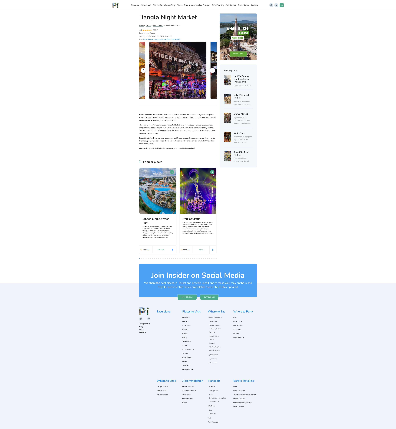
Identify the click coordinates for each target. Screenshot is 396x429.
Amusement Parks (188, 349)
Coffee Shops (212, 363)
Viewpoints (186, 365)
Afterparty (237, 329)
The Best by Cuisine (215, 329)
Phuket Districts (188, 387)
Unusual (211, 340)
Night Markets (158, 25)
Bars (235, 317)
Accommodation (195, 5)
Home (141, 25)
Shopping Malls (162, 387)
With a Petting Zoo (214, 351)
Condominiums (187, 398)
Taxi (209, 418)
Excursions (135, 5)
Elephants (185, 329)
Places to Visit (146, 5)
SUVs (210, 394)
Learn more (238, 54)
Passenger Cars (213, 391)
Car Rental (211, 387)
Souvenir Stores (162, 394)
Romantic (211, 343)
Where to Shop (182, 5)
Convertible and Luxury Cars (217, 398)
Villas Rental (186, 394)
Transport (206, 5)
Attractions (186, 325)
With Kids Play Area (215, 347)
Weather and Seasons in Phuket (244, 394)
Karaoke (236, 333)
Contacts (142, 332)
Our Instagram (187, 297)
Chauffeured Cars (214, 402)
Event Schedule (243, 5)
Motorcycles (212, 414)
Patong (148, 25)
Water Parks (186, 341)
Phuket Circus (191, 219)
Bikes (210, 410)
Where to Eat (157, 5)
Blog (141, 326)
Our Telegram (209, 297)
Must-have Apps (239, 390)
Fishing (184, 333)
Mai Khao (161, 250)
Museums (185, 361)
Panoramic (212, 332)
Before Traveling (218, 5)
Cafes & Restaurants (215, 317)
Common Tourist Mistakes (242, 402)
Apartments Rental (189, 390)
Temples (185, 353)
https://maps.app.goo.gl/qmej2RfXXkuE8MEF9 (161, 39)
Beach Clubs (237, 325)
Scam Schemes (238, 407)
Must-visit (186, 317)
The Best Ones (213, 321)
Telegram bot (144, 323)
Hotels (184, 402)
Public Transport (213, 422)
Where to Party (169, 5)
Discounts (254, 5)
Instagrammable (214, 336)
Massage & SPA (187, 369)
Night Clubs (237, 321)
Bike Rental (212, 406)
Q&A (141, 329)
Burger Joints (212, 359)
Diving (184, 337)
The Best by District (214, 325)
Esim (235, 387)
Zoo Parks (185, 345)
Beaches (185, 321)
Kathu (201, 250)
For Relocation (231, 5)
